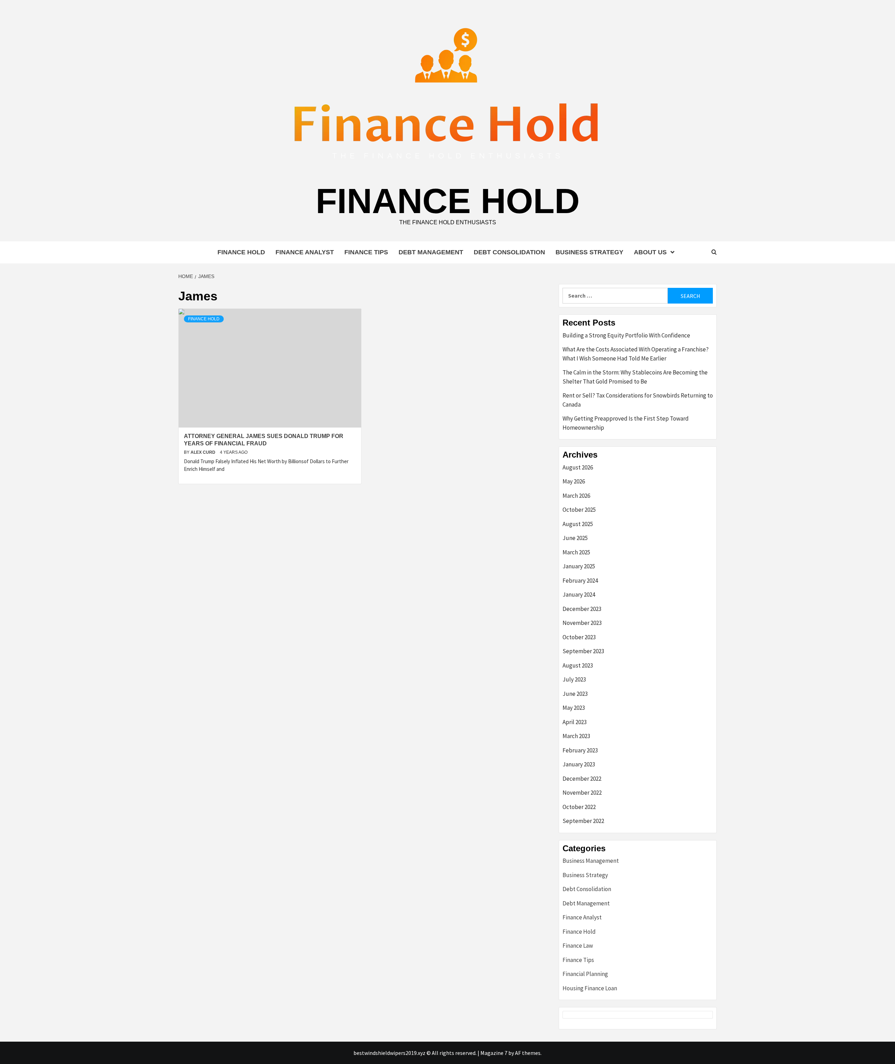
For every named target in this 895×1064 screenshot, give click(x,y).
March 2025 (576, 552)
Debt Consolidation (509, 252)
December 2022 (582, 778)
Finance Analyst (304, 252)
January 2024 (579, 594)
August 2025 (578, 524)
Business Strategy (589, 252)
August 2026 (578, 467)
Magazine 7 (493, 1052)
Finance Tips (366, 252)
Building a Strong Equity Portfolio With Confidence (626, 335)
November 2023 (582, 623)
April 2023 (575, 722)
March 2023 (576, 736)
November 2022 (582, 792)
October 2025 (579, 509)
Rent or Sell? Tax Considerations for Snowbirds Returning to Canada (638, 400)
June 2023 (575, 694)
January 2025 (579, 566)
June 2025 (575, 538)
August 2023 (578, 665)
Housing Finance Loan (590, 988)
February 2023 (580, 750)
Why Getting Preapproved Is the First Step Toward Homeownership (626, 423)
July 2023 (574, 679)
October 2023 (579, 637)
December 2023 (582, 609)
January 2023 (579, 764)
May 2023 (574, 708)
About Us (650, 252)
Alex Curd (203, 452)
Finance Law (578, 945)
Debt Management (431, 252)
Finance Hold (448, 200)
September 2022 (583, 821)
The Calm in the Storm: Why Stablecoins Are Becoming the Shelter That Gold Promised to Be (635, 377)
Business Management (591, 861)
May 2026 (574, 481)
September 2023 (583, 651)
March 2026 (576, 496)
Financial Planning (585, 974)
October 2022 (579, 807)
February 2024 (580, 580)
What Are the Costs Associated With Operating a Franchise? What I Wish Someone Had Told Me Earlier (636, 353)
